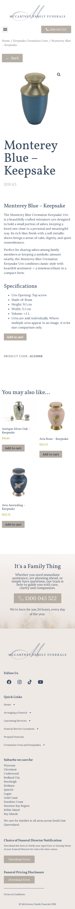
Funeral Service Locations (19, 728)
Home (6, 40)
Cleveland (10, 769)
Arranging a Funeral (15, 712)
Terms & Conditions (14, 894)
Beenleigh (10, 781)
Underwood (11, 773)
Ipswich (8, 789)
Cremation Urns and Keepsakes (22, 745)
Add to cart (15, 337)
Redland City (12, 777)
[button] (5, 29)
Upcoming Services (15, 720)
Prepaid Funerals (14, 737)
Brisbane (9, 785)
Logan (8, 793)
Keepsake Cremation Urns (30, 40)
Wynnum (9, 765)
